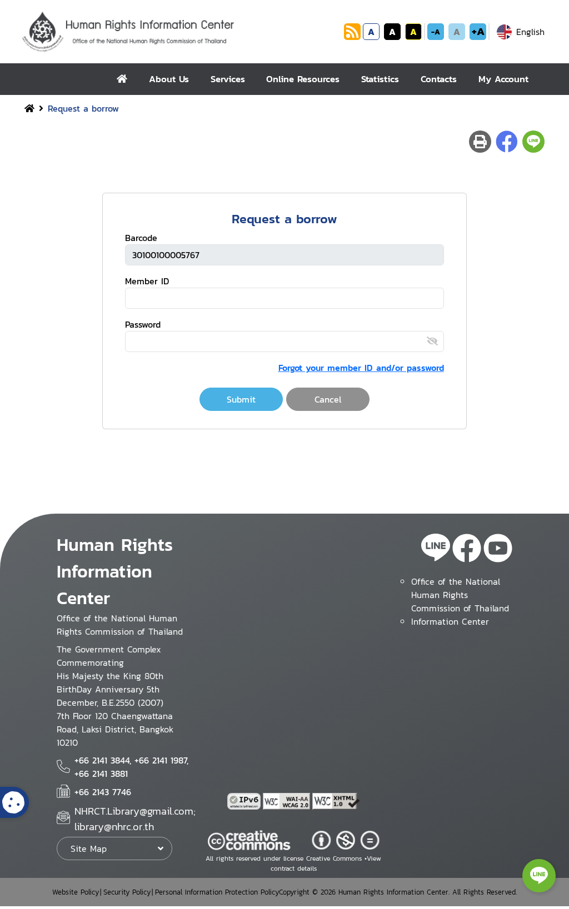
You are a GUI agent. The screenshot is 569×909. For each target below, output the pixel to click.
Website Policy (75, 892)
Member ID (147, 281)
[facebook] (466, 550)
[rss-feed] (435, 550)
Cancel (328, 399)
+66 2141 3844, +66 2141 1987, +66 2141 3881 (131, 767)
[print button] (480, 141)
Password (143, 324)
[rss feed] (352, 36)
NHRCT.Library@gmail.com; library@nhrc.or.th (135, 818)
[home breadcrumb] (29, 108)
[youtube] (497, 550)
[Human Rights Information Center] (181, 32)
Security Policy (127, 892)
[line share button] (533, 141)
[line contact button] (539, 875)
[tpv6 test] (245, 801)
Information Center (450, 621)
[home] (122, 79)
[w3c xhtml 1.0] (336, 801)
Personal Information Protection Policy (217, 892)
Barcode (141, 237)
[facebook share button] (507, 141)
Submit (241, 399)
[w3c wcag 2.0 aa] (288, 801)
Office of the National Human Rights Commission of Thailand (460, 595)
